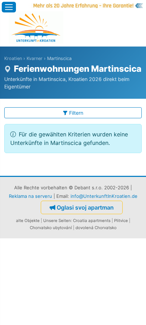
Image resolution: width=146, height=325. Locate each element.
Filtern (76, 113)
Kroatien (13, 58)
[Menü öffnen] (9, 7)
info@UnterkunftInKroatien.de (104, 196)
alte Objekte (28, 220)
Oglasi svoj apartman (85, 207)
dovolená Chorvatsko (96, 227)
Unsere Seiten (57, 220)
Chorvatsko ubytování (51, 227)
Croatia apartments (92, 220)
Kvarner (35, 58)
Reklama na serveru (30, 196)
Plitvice (121, 220)
